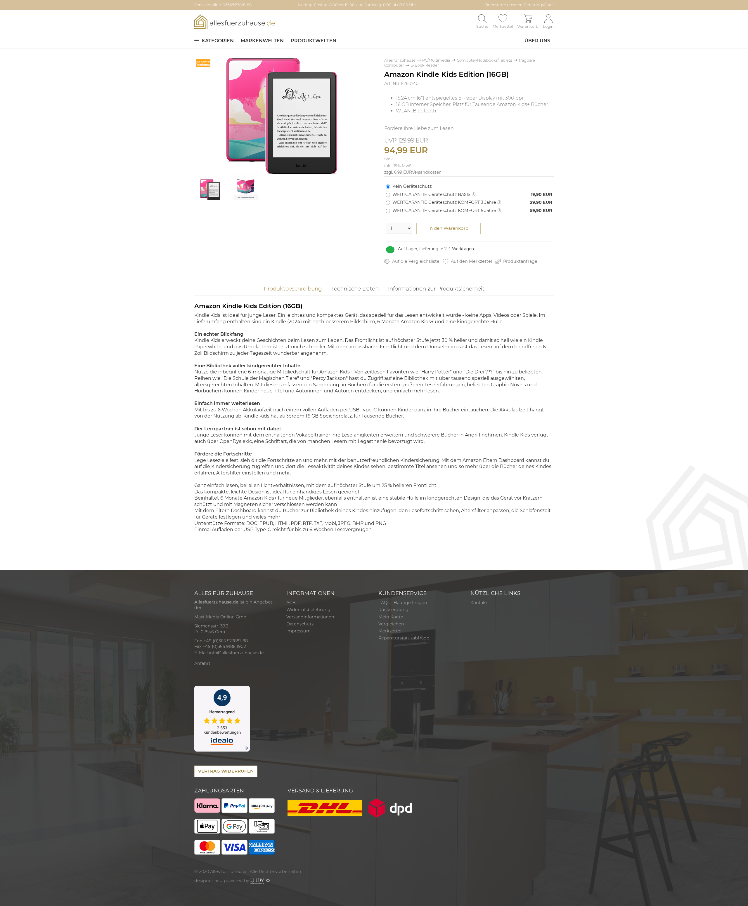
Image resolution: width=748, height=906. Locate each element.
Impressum (298, 631)
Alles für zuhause (399, 60)
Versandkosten (426, 172)
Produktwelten (313, 41)
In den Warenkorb (448, 228)
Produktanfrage (519, 261)
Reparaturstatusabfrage (403, 638)
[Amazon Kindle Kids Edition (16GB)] (282, 116)
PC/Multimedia (436, 60)
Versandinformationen (310, 617)
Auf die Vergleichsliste (415, 261)
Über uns (537, 41)
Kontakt (478, 602)
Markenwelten (262, 41)
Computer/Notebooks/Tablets (484, 60)
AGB (291, 602)
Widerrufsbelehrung (308, 609)
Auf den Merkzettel (471, 261)
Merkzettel (389, 631)
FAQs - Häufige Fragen (402, 602)
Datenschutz (300, 624)
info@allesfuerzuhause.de (236, 652)
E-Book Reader (425, 65)
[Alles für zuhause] (234, 21)
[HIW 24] (257, 880)
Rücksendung (393, 609)
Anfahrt (202, 663)
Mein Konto (390, 617)
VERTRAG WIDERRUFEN (226, 771)
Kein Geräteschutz (412, 186)
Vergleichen (391, 624)
